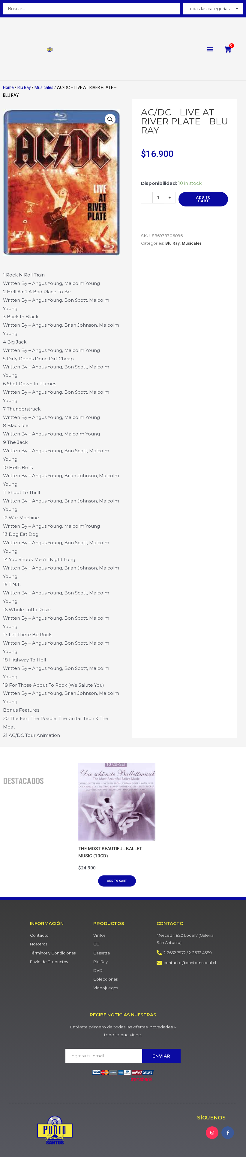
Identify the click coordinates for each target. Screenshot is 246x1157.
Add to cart (203, 199)
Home (8, 87)
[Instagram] (212, 1132)
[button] (210, 49)
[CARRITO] (228, 49)
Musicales (43, 87)
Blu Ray (24, 87)
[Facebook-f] (227, 1132)
